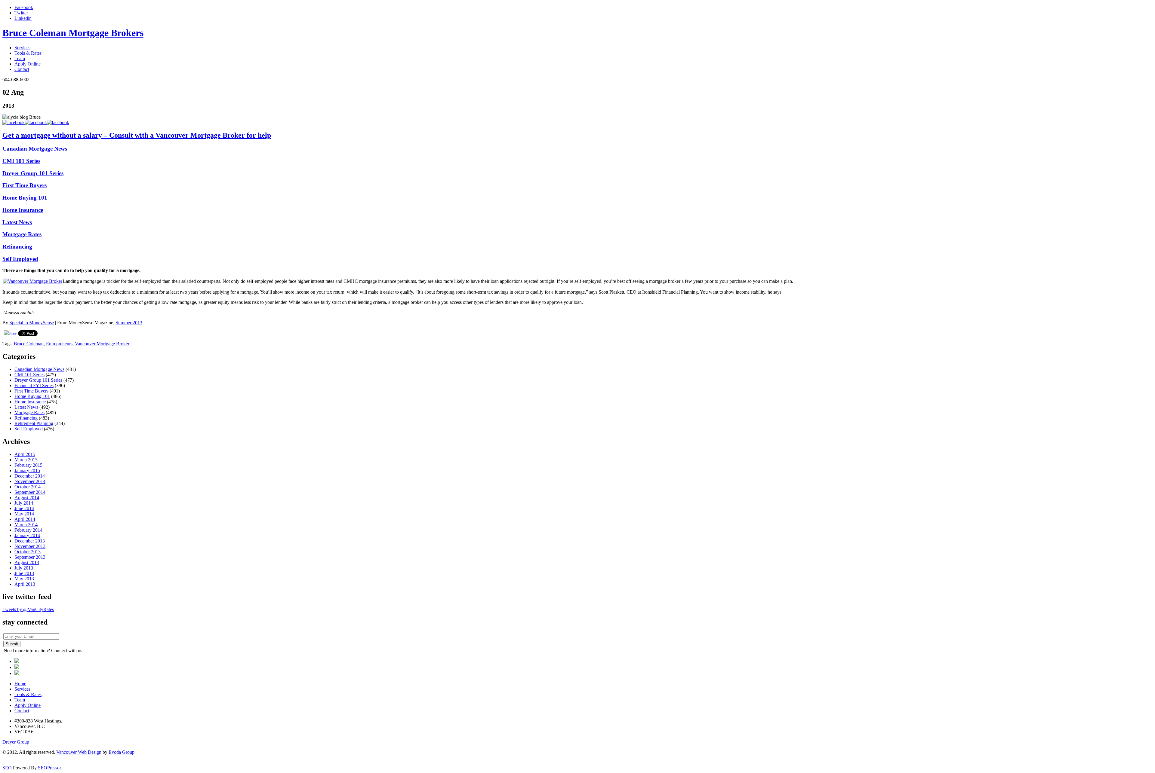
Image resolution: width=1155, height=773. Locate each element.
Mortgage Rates (22, 234)
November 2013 (29, 546)
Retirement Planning (33, 423)
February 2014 (28, 530)
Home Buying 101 (24, 197)
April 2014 (24, 519)
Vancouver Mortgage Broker (102, 343)
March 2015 (26, 459)
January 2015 (27, 470)
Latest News (17, 222)
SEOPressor (49, 767)
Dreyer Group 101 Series (32, 173)
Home (20, 683)
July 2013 (23, 567)
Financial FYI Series (34, 385)
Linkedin (23, 18)
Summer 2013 (129, 322)
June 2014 (24, 508)
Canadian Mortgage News (34, 148)
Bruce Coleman (29, 343)
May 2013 (24, 578)
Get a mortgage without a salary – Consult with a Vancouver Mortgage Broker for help (136, 135)
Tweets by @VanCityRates (28, 609)
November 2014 (29, 481)
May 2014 (24, 513)
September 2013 (29, 557)
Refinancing (17, 246)
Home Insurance (22, 210)
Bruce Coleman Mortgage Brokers (72, 32)
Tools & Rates (28, 53)
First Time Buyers (24, 185)
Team (19, 58)
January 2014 (27, 535)
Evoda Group (121, 752)
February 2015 (28, 465)
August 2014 (26, 497)
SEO (7, 767)
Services (22, 47)
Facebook (23, 7)
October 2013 (27, 551)
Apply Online (27, 63)
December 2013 (29, 540)
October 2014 (27, 486)
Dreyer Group (15, 741)
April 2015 (24, 454)
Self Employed (20, 259)
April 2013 (24, 584)
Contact (21, 69)
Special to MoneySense (31, 322)
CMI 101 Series (21, 161)
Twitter (21, 12)
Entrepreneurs (59, 343)
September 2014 (29, 492)
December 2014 (29, 475)
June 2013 (24, 573)
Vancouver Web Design (78, 752)
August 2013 (26, 562)
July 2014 (23, 503)
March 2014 (26, 524)
